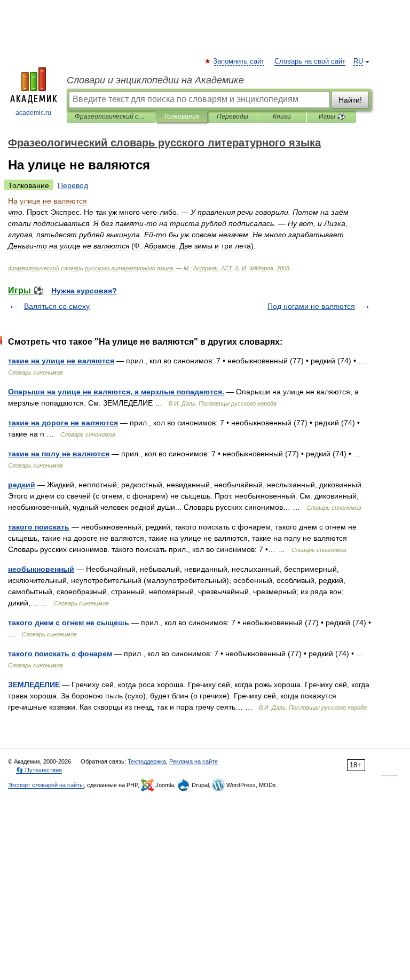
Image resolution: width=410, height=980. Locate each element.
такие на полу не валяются (58, 453)
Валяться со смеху (57, 306)
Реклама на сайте (193, 761)
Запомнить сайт (239, 61)
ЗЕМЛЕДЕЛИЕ (34, 684)
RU (358, 61)
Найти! (350, 100)
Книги (282, 116)
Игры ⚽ (332, 116)
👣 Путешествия (39, 770)
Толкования (181, 116)
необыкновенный (41, 569)
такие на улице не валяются (61, 360)
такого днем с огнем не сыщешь (68, 622)
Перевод (73, 185)
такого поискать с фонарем (60, 653)
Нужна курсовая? (84, 290)
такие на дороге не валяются (63, 422)
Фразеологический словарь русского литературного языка (111, 116)
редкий (21, 484)
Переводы (232, 116)
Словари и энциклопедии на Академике (155, 80)
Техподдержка (147, 761)
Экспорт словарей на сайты (46, 785)
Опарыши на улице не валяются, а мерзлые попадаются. (116, 391)
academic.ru (33, 112)
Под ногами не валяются (311, 306)
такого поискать (38, 527)
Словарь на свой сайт (309, 61)
